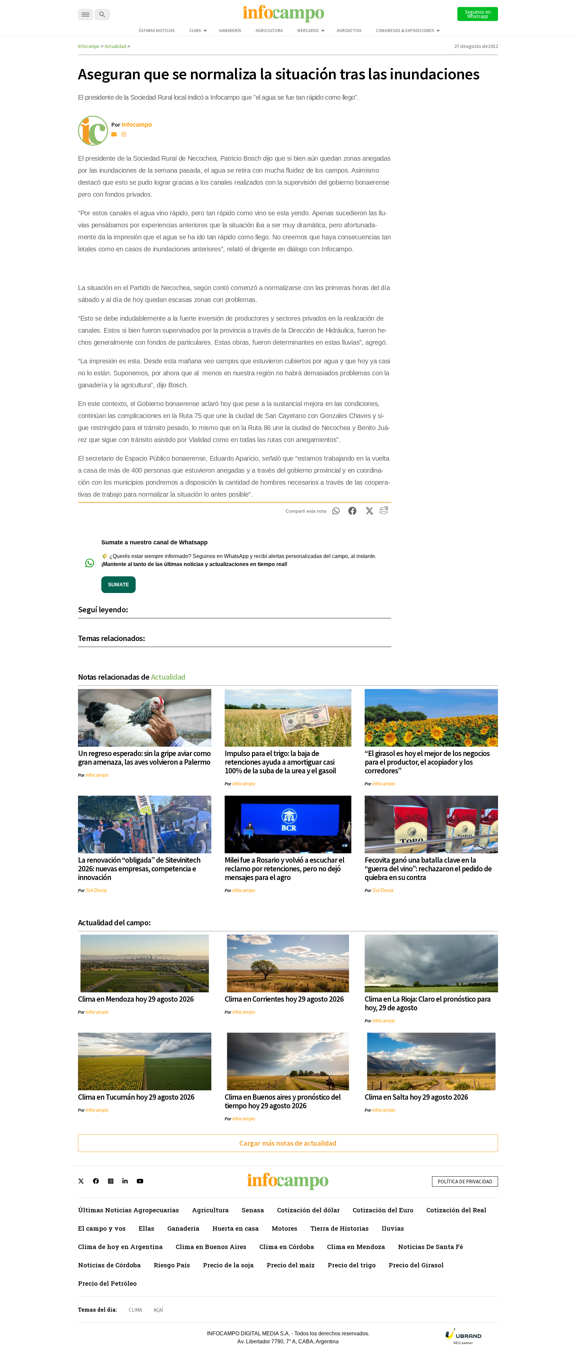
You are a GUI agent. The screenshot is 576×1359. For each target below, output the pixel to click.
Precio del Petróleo (107, 1283)
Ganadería (230, 30)
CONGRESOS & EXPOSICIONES (405, 30)
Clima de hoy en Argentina (120, 1246)
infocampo (97, 775)
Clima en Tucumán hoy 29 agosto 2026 (136, 1097)
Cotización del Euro (383, 1210)
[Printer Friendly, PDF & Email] (384, 512)
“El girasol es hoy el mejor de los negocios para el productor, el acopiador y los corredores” (427, 761)
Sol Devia (96, 890)
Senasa (253, 1210)
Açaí (158, 1310)
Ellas (146, 1228)
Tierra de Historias (339, 1228)
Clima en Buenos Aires (211, 1246)
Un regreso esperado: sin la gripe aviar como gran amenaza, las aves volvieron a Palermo (144, 757)
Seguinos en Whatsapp (478, 14)
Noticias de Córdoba (109, 1265)
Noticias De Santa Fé (430, 1246)
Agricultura (269, 30)
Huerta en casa (235, 1228)
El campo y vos (102, 1228)
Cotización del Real (456, 1210)
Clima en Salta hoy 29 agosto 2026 (416, 1097)
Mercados (308, 30)
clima (135, 1310)
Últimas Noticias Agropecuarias (128, 1210)
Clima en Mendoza (356, 1246)
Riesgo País (172, 1265)
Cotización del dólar (308, 1210)
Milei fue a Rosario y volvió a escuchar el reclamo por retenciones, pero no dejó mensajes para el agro (284, 868)
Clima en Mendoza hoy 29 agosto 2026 (136, 999)
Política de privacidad (465, 1181)
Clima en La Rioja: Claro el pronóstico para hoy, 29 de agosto (428, 1003)
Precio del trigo (352, 1265)
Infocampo (89, 46)
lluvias (393, 1228)
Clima (195, 30)
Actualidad (115, 46)
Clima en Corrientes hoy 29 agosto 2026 (284, 999)
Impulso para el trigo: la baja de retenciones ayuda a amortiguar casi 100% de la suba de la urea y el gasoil (280, 761)
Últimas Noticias (157, 30)
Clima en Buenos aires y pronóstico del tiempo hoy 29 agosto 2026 (283, 1101)
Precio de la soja (228, 1265)
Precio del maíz (291, 1265)
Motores (284, 1228)
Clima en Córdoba (286, 1246)
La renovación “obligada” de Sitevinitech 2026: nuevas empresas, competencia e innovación (139, 868)
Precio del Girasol (416, 1265)
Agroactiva (349, 30)
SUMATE (118, 584)
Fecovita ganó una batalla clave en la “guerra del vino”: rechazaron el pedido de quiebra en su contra (428, 868)
